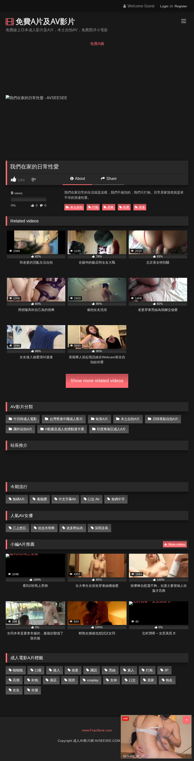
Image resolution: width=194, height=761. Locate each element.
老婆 (75, 670)
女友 (16, 690)
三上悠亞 (19, 528)
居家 (110, 207)
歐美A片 (102, 419)
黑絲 (112, 670)
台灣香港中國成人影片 (66, 419)
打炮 (95, 207)
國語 (93, 670)
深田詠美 (101, 528)
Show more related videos (97, 380)
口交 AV (93, 499)
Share (111, 179)
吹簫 (34, 690)
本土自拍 (76, 207)
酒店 (53, 680)
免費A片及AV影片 (44, 21)
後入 (56, 670)
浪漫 (142, 207)
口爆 (38, 670)
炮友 (169, 680)
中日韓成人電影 (25, 419)
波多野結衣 (74, 528)
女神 (113, 680)
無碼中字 (118, 499)
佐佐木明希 (46, 528)
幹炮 (34, 680)
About (79, 179)
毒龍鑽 (42, 499)
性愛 (126, 207)
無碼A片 (19, 499)
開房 (71, 680)
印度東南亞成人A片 (111, 429)
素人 (131, 670)
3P (166, 670)
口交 (132, 680)
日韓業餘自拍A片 (165, 419)
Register (181, 6)
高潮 (16, 680)
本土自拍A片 (130, 419)
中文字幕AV (67, 499)
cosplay (92, 680)
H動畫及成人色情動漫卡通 (64, 429)
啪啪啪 (18, 670)
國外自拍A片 (22, 429)
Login (164, 6)
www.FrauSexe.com (97, 730)
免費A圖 (97, 44)
